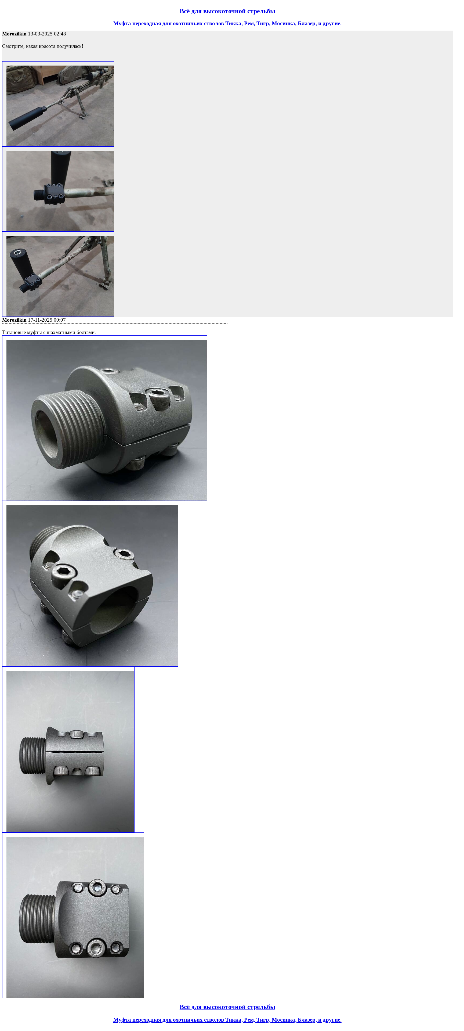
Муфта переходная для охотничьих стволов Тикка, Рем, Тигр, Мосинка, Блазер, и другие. (227, 23)
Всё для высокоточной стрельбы (227, 11)
